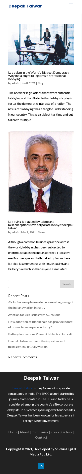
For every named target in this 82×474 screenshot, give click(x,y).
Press (55, 432)
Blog (40, 83)
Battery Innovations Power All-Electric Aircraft (40, 334)
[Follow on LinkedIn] (41, 466)
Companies (39, 432)
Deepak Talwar (22, 388)
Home (12, 432)
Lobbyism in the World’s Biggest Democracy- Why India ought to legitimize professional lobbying (39, 75)
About (24, 432)
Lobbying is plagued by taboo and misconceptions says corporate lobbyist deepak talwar (40, 225)
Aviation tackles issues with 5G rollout (34, 315)
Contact (41, 437)
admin (15, 83)
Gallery (66, 432)
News (41, 232)
